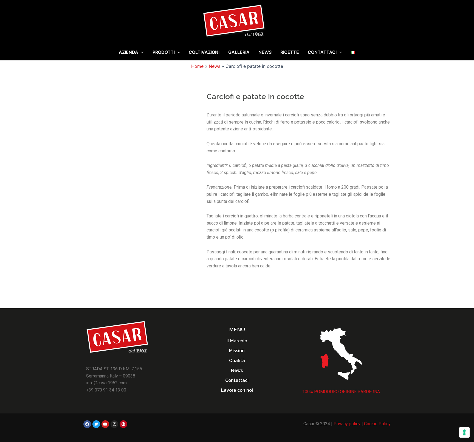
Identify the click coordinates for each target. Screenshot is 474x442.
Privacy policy (347, 423)
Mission (237, 350)
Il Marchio (237, 340)
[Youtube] (105, 424)
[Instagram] (114, 424)
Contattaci (322, 52)
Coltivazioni (204, 52)
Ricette (289, 52)
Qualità (237, 360)
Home (197, 66)
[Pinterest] (123, 424)
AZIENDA (128, 52)
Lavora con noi (237, 390)
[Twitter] (96, 424)
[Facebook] (87, 424)
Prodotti (164, 52)
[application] (141, 52)
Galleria (239, 52)
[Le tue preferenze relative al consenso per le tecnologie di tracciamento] (464, 432)
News (265, 52)
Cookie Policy (377, 423)
